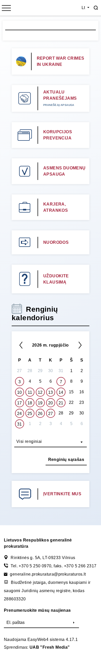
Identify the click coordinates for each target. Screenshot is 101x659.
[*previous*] (21, 345)
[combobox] (50, 442)
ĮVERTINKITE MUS (62, 494)
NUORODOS (56, 242)
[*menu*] (6, 8)
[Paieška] (95, 8)
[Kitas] (80, 345)
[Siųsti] (74, 623)
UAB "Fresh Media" (50, 647)
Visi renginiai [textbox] (29, 441)
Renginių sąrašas (66, 459)
